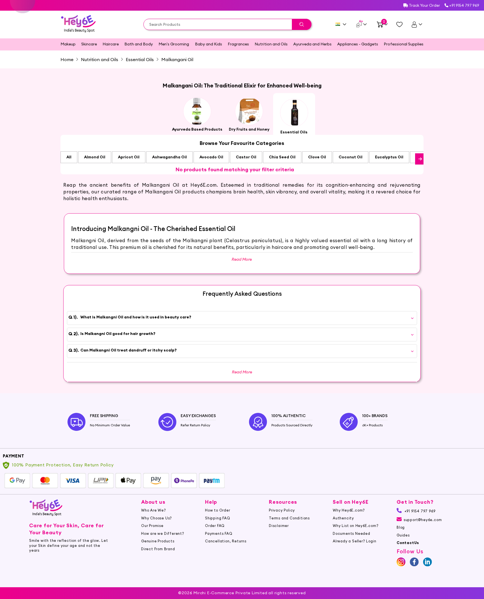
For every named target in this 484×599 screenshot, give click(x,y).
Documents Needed (351, 533)
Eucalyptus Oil (389, 156)
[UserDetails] (417, 24)
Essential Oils (140, 59)
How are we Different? (162, 533)
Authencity (343, 518)
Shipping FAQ (217, 518)
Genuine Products (157, 541)
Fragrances (238, 44)
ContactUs (408, 542)
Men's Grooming (174, 44)
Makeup (68, 44)
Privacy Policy (282, 510)
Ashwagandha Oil (169, 156)
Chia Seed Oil (282, 156)
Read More (242, 371)
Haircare (111, 44)
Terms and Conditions (289, 518)
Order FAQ (215, 525)
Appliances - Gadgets (357, 44)
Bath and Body (138, 44)
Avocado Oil (211, 156)
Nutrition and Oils (271, 44)
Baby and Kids (208, 44)
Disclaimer (279, 525)
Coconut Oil (350, 156)
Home (67, 59)
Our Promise (152, 525)
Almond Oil (94, 156)
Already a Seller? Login (354, 541)
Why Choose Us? (156, 518)
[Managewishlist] (399, 24)
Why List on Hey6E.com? (356, 525)
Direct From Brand (158, 549)
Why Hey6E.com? (349, 510)
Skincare (89, 44)
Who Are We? (153, 510)
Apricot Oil (128, 156)
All (68, 156)
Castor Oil (246, 156)
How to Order (217, 510)
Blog (401, 527)
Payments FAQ (218, 533)
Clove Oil (317, 156)
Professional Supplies (404, 44)
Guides (403, 535)
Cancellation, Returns (225, 541)
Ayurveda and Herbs (312, 44)
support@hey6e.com (423, 519)
